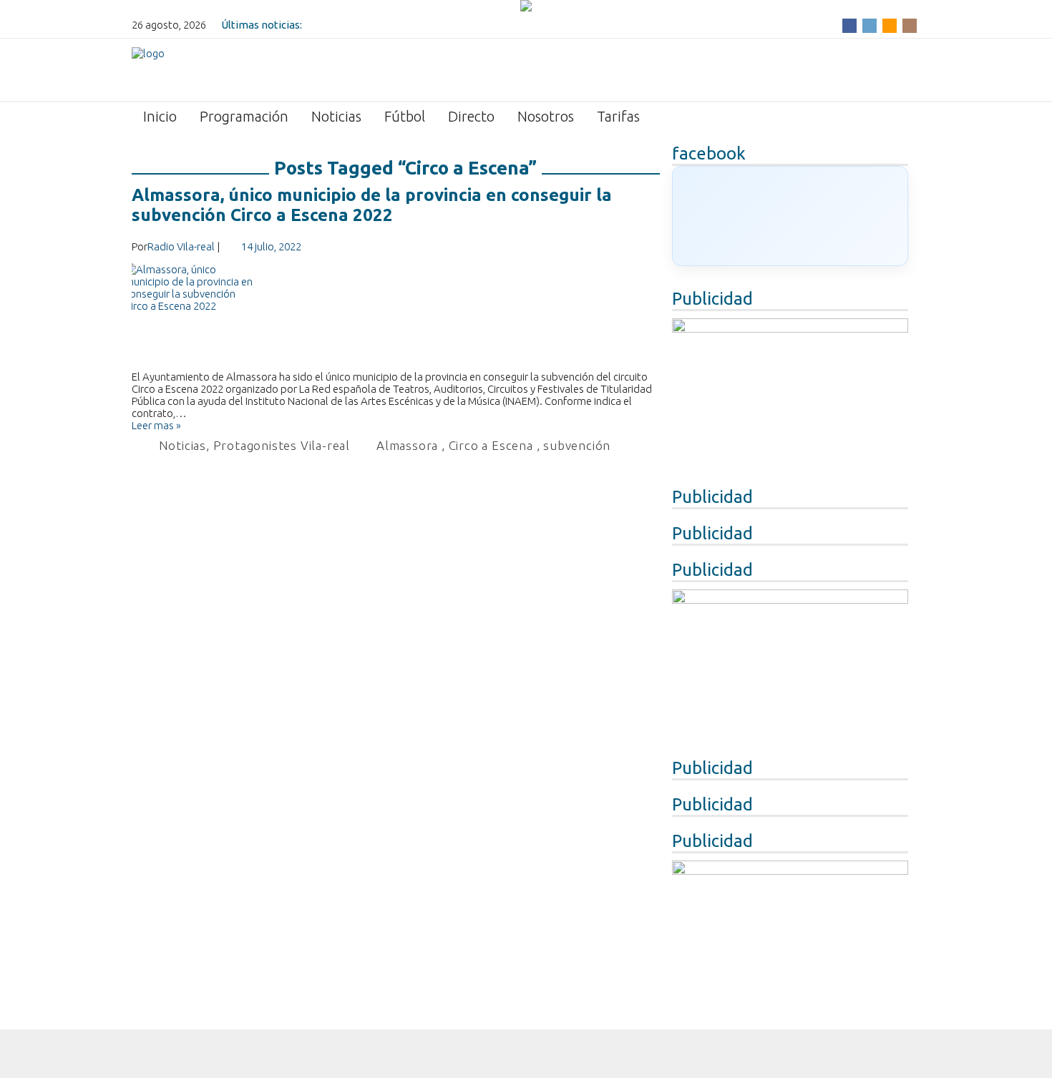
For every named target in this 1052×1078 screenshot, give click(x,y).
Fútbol (404, 116)
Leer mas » (156, 425)
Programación (244, 116)
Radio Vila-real (181, 246)
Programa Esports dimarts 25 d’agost (396, 25)
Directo (471, 116)
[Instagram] (909, 25)
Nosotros (545, 116)
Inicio (160, 116)
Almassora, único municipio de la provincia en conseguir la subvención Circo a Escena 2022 (372, 205)
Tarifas (618, 116)
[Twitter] (869, 25)
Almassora (407, 445)
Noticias (336, 116)
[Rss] (889, 25)
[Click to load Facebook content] (790, 216)
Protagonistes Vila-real (281, 445)
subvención (576, 445)
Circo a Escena (491, 445)
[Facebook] (849, 25)
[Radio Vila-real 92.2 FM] (148, 68)
